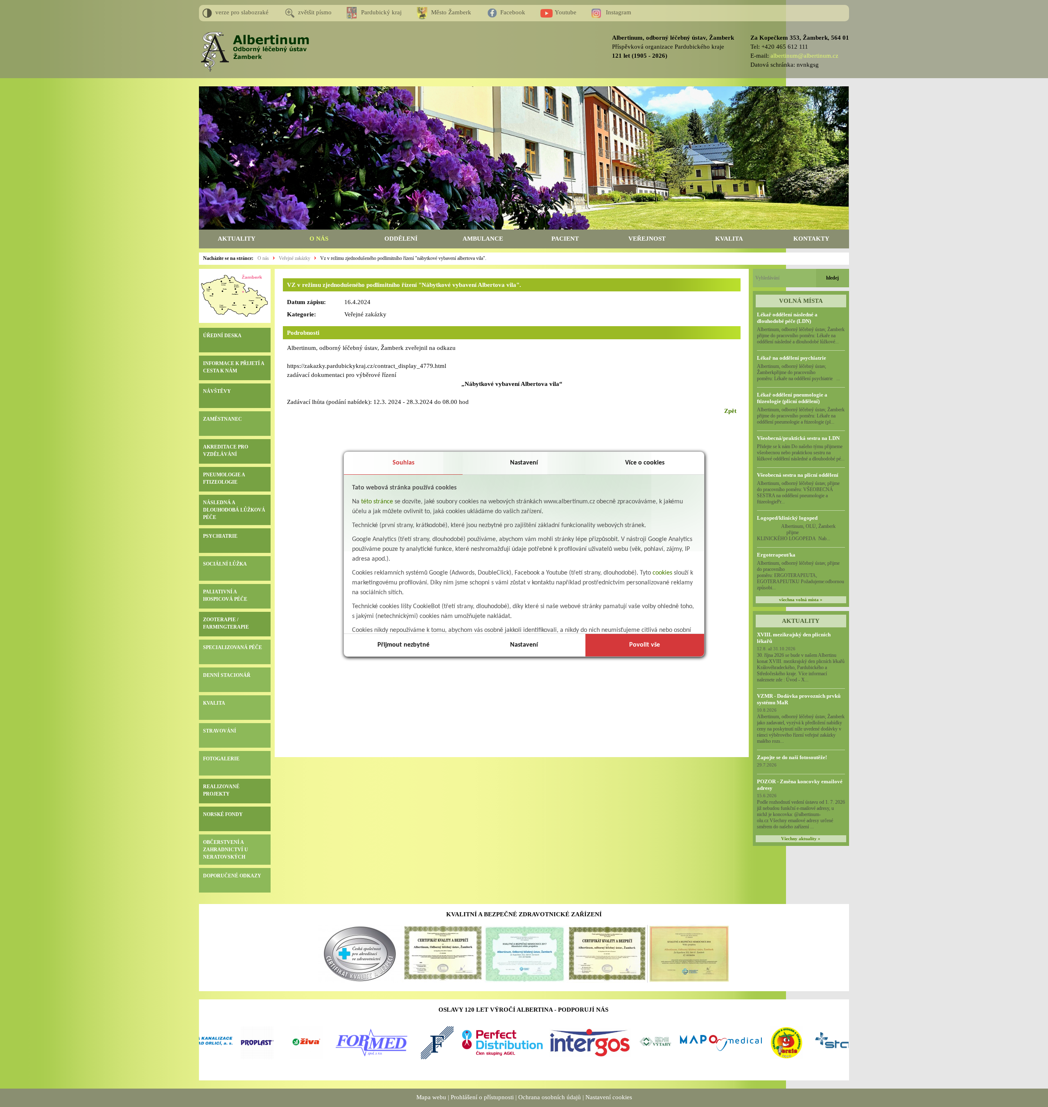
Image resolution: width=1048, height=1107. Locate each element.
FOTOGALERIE (221, 759)
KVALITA (729, 238)
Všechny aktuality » (800, 838)
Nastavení (524, 463)
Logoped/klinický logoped (787, 518)
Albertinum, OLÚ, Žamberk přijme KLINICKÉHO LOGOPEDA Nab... (800, 532)
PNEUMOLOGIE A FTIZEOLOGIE (224, 478)
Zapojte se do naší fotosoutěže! (792, 757)
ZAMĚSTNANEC (222, 419)
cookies (662, 573)
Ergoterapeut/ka (776, 555)
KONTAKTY (811, 238)
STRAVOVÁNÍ (219, 731)
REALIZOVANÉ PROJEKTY (221, 790)
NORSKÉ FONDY (223, 814)
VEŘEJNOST (647, 238)
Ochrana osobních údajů (549, 1097)
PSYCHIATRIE (220, 536)
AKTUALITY (236, 238)
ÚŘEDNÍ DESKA (222, 335)
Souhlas (403, 463)
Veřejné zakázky (294, 258)
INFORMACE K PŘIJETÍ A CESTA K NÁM (233, 367)
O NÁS (318, 238)
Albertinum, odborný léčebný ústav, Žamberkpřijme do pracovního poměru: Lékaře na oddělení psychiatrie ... (798, 372)
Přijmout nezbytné (403, 645)
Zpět (730, 411)
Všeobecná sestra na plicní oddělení (797, 475)
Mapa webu (431, 1097)
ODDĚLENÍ (401, 238)
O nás (263, 258)
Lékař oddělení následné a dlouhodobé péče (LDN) (787, 317)
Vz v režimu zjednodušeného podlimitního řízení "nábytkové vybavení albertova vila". (403, 258)
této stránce (377, 501)
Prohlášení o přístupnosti (482, 1097)
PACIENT (565, 238)
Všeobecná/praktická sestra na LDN (798, 438)
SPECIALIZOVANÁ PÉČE (232, 647)
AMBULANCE (483, 238)
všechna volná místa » (800, 599)
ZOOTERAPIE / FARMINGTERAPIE (226, 623)
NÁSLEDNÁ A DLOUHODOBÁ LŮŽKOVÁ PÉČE (234, 510)
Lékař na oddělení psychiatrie (791, 358)
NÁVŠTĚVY (217, 391)
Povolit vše (644, 645)
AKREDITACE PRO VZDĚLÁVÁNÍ (225, 450)
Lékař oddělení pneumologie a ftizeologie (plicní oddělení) (792, 398)
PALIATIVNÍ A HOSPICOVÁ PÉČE (225, 595)
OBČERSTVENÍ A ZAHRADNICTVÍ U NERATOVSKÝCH (225, 849)
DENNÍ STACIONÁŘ (227, 675)
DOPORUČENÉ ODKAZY (232, 876)
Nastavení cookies (608, 1097)
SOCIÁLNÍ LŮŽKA (225, 564)
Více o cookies (644, 463)
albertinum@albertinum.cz (804, 55)
